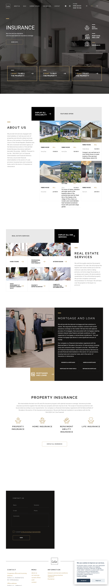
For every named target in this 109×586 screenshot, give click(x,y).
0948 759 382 (77, 8)
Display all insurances (54, 444)
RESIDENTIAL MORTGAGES (68, 362)
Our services (47, 6)
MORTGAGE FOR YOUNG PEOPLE (68, 368)
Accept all (83, 580)
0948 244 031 (77, 6)
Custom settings (82, 576)
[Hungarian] (97, 6)
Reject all (98, 580)
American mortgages (89, 362)
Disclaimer (51, 579)
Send (21, 537)
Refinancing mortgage (89, 368)
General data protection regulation (55, 576)
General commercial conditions (58, 573)
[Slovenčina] (86, 6)
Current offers (35, 6)
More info (14, 48)
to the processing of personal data (30, 532)
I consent (27, 532)
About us (17, 6)
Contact (57, 6)
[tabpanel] (54, 34)
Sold (24, 6)
